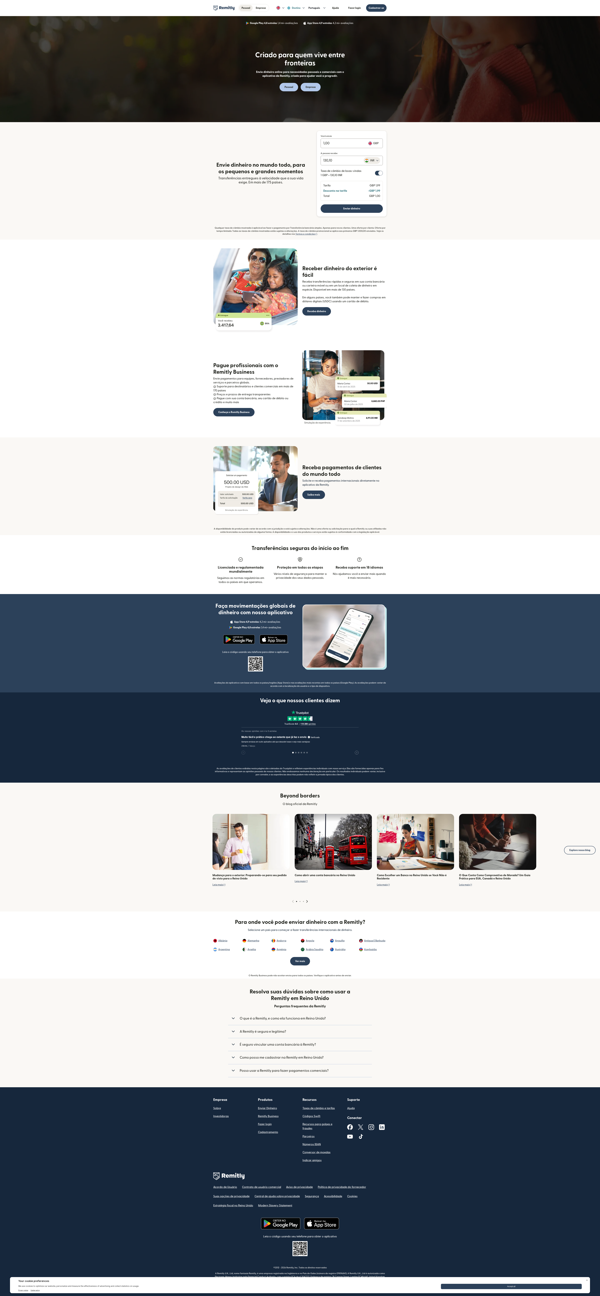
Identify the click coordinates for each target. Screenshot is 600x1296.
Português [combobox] (314, 8)
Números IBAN (311, 1144)
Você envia (326, 136)
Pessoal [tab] (246, 8)
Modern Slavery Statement (275, 1205)
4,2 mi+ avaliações (330, 23)
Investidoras (221, 1116)
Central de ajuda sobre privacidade (277, 1196)
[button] (280, 8)
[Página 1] (296, 901)
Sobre (217, 1108)
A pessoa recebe (329, 153)
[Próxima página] (307, 901)
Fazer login (354, 8)
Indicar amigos (312, 1160)
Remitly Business (268, 1116)
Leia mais (219, 884)
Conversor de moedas (316, 1152)
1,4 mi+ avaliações (274, 23)
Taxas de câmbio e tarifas (318, 1108)
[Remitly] (224, 8)
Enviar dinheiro (351, 208)
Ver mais (300, 961)
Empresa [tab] (261, 8)
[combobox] (372, 160)
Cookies (352, 1196)
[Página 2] (300, 901)
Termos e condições (306, 234)
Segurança (312, 1196)
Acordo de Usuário (225, 1187)
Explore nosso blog (579, 850)
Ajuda (335, 8)
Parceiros (308, 1136)
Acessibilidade (333, 1196)
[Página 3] (303, 901)
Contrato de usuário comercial (261, 1187)
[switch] (379, 173)
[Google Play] (239, 639)
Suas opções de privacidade (231, 1196)
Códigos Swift (311, 1116)
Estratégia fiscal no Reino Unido (233, 1205)
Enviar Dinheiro (267, 1108)
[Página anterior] (293, 901)
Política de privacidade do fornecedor (342, 1187)
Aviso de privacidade (299, 1187)
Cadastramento (268, 1132)
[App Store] (274, 639)
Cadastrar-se (376, 8)
